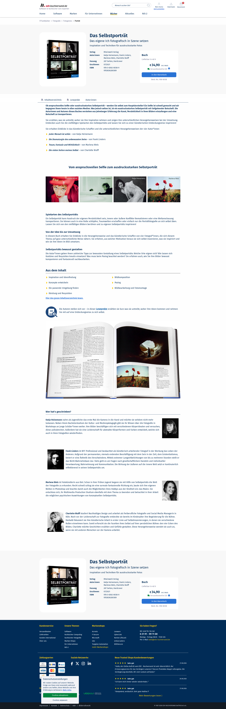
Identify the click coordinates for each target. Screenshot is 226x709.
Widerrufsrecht (84, 706)
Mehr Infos (67, 690)
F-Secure (95, 635)
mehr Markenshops (100, 647)
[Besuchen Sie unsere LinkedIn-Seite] (90, 664)
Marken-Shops (70, 641)
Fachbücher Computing (73, 635)
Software (68, 632)
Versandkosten (45, 632)
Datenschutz (64, 706)
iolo (93, 641)
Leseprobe (75, 100)
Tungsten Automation (100, 644)
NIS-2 (67, 647)
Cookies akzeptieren (60, 695)
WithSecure (118, 644)
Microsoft (95, 638)
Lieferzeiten (43, 635)
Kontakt (54, 706)
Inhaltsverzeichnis (52, 100)
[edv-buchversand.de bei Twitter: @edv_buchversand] (77, 664)
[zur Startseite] (54, 6)
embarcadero (119, 641)
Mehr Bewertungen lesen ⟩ (150, 695)
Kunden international (47, 638)
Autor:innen (91, 100)
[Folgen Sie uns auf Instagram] (84, 664)
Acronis (95, 632)
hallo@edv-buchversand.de (159, 640)
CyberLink (118, 635)
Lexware (117, 632)
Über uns (42, 641)
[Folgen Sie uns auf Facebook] (72, 664)
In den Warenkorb (159, 75)
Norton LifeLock (120, 638)
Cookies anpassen (60, 700)
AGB (74, 706)
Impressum (43, 706)
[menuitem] (46, 21)
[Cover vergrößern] (63, 59)
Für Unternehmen (71, 644)
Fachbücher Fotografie (73, 638)
